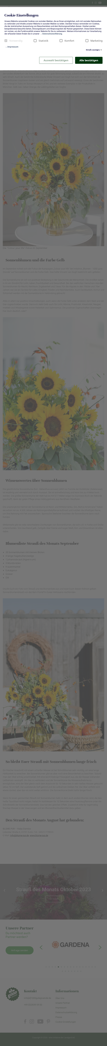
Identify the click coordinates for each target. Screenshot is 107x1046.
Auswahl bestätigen (56, 60)
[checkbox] (5, 40)
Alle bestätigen (88, 60)
